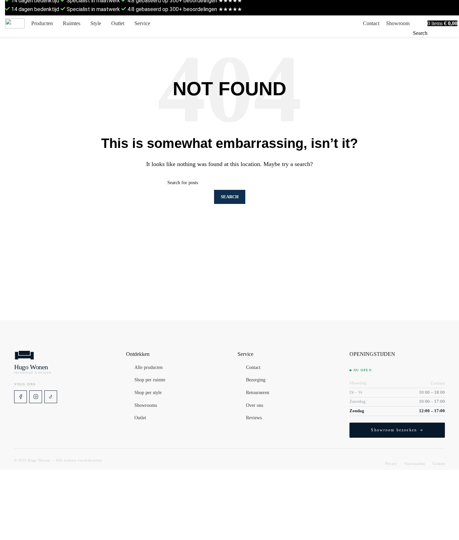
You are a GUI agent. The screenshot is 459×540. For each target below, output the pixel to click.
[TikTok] (50, 396)
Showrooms (145, 405)
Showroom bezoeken (394, 430)
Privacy (391, 464)
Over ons (254, 405)
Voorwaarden (414, 464)
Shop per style (148, 393)
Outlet (140, 418)
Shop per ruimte (149, 380)
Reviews (254, 418)
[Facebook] (20, 396)
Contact (253, 368)
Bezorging (255, 380)
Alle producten (148, 368)
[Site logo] (15, 24)
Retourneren (257, 393)
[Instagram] (35, 396)
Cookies (438, 464)
